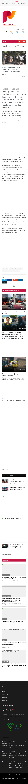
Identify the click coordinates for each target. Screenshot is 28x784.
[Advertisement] (14, 139)
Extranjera (13, 268)
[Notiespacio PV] (10, 17)
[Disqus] (14, 441)
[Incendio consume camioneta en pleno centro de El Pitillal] (14, 302)
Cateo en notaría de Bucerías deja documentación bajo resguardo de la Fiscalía (17, 755)
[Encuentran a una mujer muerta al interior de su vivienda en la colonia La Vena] (14, 58)
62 (25, 751)
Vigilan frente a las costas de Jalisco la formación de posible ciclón (14, 3)
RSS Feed (5, 700)
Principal (5, 691)
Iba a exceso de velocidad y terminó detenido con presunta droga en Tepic (12, 333)
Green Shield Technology (15, 778)
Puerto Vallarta (22, 82)
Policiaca (15, 82)
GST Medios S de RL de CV (14, 774)
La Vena (20, 268)
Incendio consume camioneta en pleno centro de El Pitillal (14, 313)
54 (25, 761)
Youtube (5, 697)
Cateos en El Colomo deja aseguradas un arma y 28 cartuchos (12, 375)
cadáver (5, 268)
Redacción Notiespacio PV (10, 80)
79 (25, 741)
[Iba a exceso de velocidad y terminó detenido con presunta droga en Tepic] (14, 323)
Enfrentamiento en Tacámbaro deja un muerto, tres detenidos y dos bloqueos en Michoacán (17, 765)
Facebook (5, 694)
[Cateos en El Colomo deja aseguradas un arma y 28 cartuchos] (14, 364)
